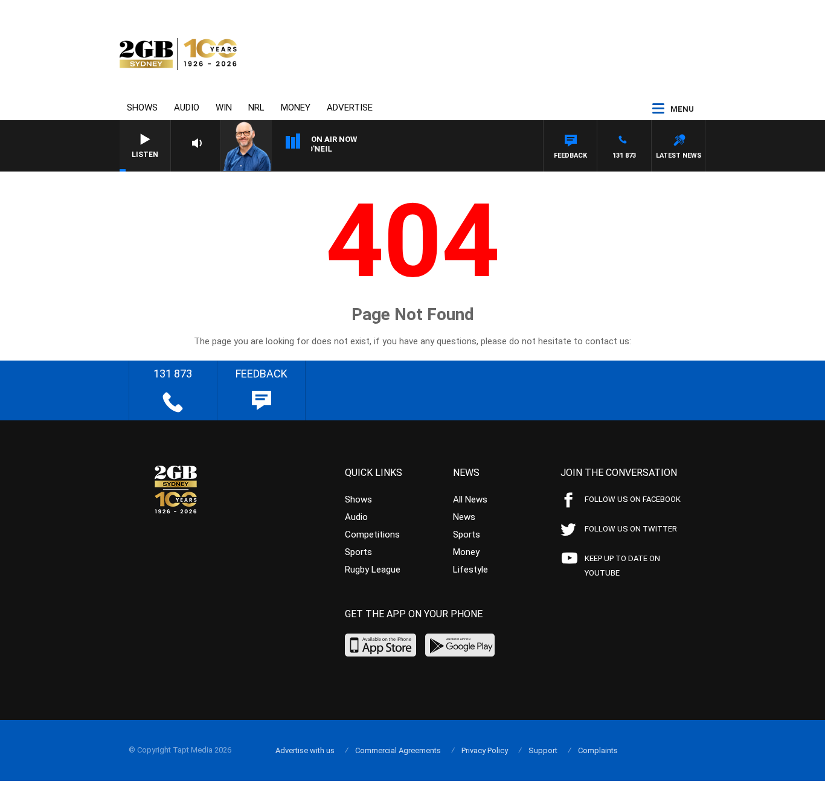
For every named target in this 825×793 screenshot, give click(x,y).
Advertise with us (305, 750)
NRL (256, 107)
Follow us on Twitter (631, 528)
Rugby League (372, 569)
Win (224, 107)
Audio (186, 107)
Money (295, 107)
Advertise (350, 107)
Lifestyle (470, 569)
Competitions (372, 534)
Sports (358, 552)
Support (542, 750)
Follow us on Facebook (633, 499)
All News (470, 499)
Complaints (598, 750)
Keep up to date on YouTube (622, 565)
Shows (142, 107)
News (464, 517)
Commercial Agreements (398, 750)
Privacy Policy (484, 750)
